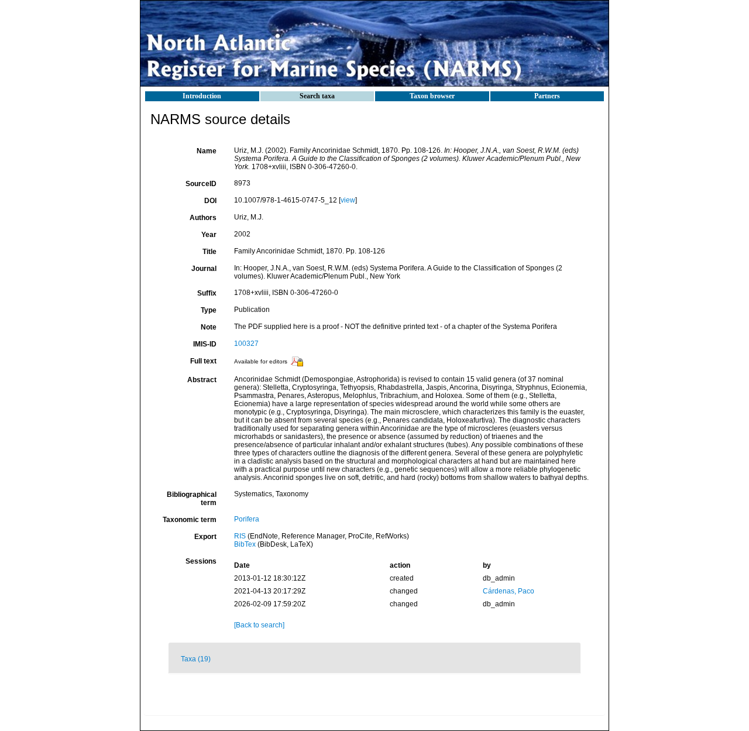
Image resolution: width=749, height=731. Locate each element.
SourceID (201, 184)
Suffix (207, 293)
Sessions (201, 561)
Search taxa (317, 96)
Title (209, 252)
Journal (204, 269)
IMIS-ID (205, 344)
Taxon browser (432, 96)
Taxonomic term (190, 520)
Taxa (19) (196, 659)
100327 (246, 343)
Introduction (202, 96)
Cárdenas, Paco (508, 591)
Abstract (202, 380)
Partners (547, 96)
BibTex (245, 544)
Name (207, 151)
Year (209, 235)
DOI (210, 201)
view (348, 200)
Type (209, 310)
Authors (203, 218)
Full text (203, 361)
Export (205, 537)
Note (209, 327)
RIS (240, 536)
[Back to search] (259, 625)
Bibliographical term (192, 498)
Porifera (246, 519)
